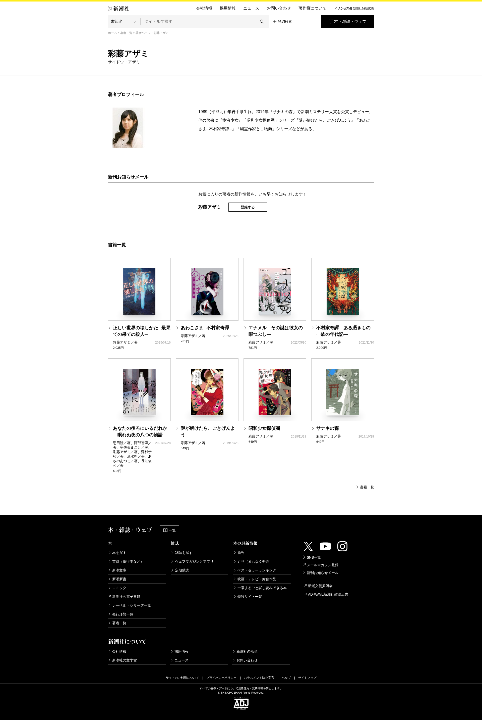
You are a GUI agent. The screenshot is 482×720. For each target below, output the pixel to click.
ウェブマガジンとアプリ (194, 561)
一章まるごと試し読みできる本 (262, 588)
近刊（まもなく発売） (255, 561)
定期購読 (182, 570)
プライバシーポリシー (221, 678)
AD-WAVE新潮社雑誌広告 (328, 594)
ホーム (112, 33)
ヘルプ (286, 678)
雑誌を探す (184, 553)
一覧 (172, 530)
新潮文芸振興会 (320, 586)
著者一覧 (126, 33)
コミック (119, 588)
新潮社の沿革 (247, 651)
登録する (248, 207)
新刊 (241, 553)
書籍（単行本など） (128, 561)
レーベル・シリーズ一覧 (131, 605)
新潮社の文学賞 (124, 660)
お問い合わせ (279, 8)
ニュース (251, 8)
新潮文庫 (119, 570)
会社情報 (204, 8)
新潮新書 (119, 579)
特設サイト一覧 (249, 597)
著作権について (312, 8)
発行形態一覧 (122, 614)
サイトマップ (307, 678)
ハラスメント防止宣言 (259, 678)
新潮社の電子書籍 (126, 597)
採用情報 (228, 8)
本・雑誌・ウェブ (350, 21)
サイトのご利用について (182, 678)
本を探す (119, 553)
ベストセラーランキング (256, 570)
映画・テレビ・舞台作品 (256, 579)
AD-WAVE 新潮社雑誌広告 (356, 8)
